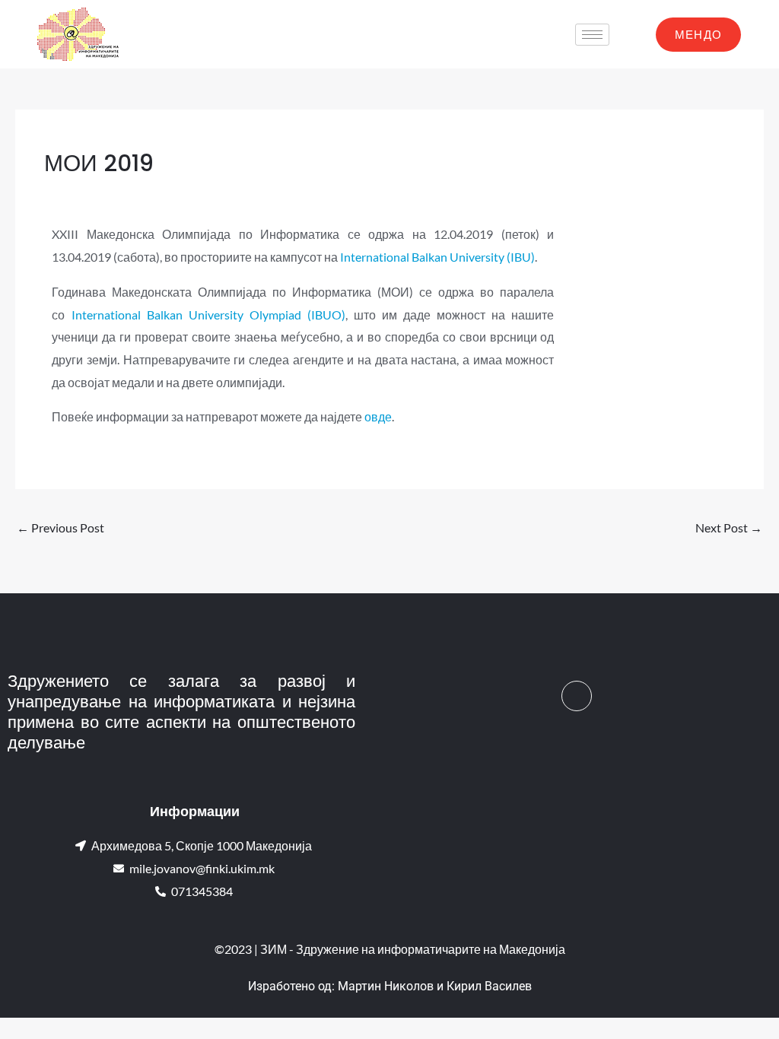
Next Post (728, 527)
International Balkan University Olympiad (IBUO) (208, 314)
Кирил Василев (489, 986)
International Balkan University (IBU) (437, 256)
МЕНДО (699, 34)
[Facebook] (576, 696)
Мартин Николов (386, 986)
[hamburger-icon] (592, 35)
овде (378, 416)
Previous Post (60, 527)
